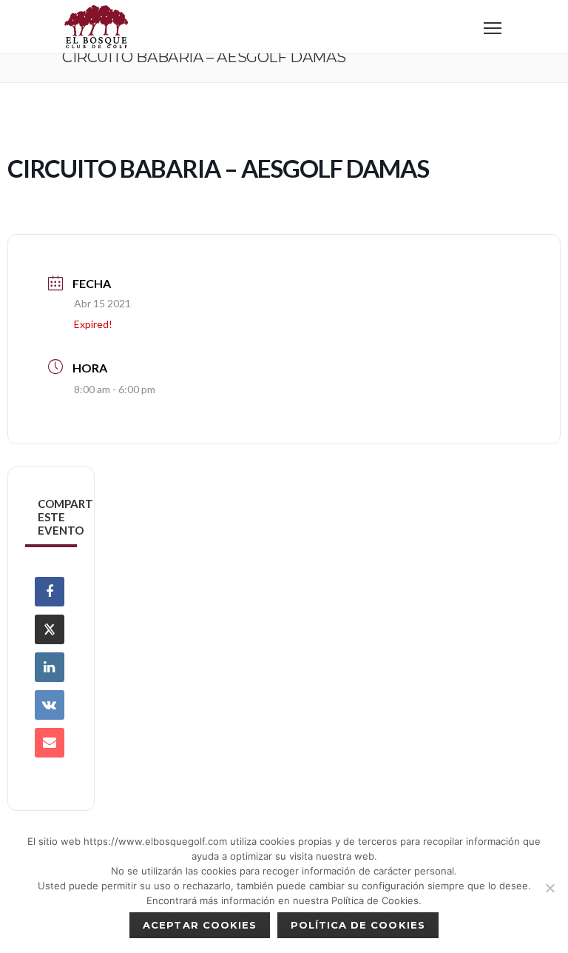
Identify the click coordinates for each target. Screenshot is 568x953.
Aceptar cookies (200, 925)
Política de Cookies (358, 925)
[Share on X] (49, 629)
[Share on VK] (49, 705)
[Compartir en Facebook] (49, 591)
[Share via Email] (49, 743)
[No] (549, 887)
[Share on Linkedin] (49, 667)
